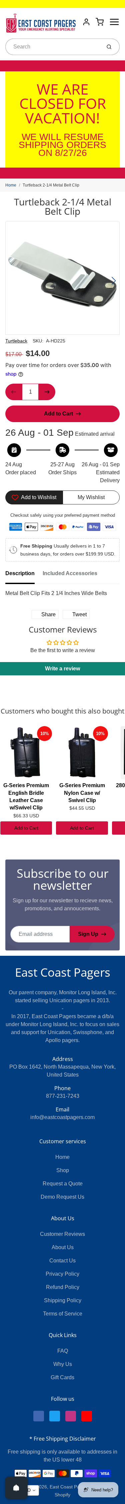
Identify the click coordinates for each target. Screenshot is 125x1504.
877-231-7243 (62, 1096)
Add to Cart (26, 828)
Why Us (62, 1364)
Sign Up (88, 934)
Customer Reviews (62, 1234)
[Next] (113, 280)
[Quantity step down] (13, 392)
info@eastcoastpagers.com (62, 1117)
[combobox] (52, 46)
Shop (62, 1170)
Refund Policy (62, 1287)
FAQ (62, 1351)
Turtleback (16, 340)
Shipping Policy (62, 1300)
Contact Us (62, 1260)
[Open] (16, 1487)
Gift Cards (62, 1377)
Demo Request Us (62, 1197)
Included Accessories (70, 573)
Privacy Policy (62, 1274)
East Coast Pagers (62, 972)
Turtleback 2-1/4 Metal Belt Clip (51, 185)
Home (10, 185)
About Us (63, 1247)
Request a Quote (63, 1183)
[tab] (24, 575)
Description (20, 573)
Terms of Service (62, 1313)
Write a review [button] (62, 668)
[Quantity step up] (47, 392)
